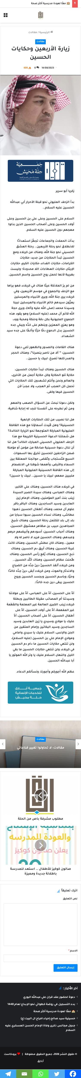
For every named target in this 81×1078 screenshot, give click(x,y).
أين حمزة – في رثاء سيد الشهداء (27, 748)
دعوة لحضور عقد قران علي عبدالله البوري (49, 997)
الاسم (73, 951)
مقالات (32, 32)
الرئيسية (44, 32)
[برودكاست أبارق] (40, 15)
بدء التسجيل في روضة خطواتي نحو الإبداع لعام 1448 (41, 1004)
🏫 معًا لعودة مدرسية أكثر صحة (50, 3)
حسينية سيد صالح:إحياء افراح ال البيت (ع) (48, 1018)
